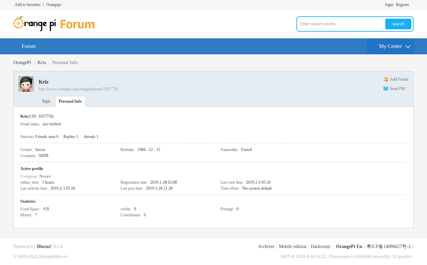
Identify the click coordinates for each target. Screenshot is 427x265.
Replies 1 (70, 136)
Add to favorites (27, 4)
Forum (29, 46)
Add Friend (399, 79)
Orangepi (53, 4)
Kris (42, 62)
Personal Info (70, 101)
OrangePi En (349, 246)
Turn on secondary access (412, 5)
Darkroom (320, 246)
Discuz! (44, 246)
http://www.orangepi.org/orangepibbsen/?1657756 (78, 89)
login (389, 4)
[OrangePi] (57, 30)
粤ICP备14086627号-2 (389, 246)
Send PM (397, 88)
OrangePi (22, 62)
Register (402, 4)
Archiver (266, 246)
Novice (45, 176)
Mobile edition (293, 246)
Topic (46, 101)
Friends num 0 (46, 136)
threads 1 (91, 136)
